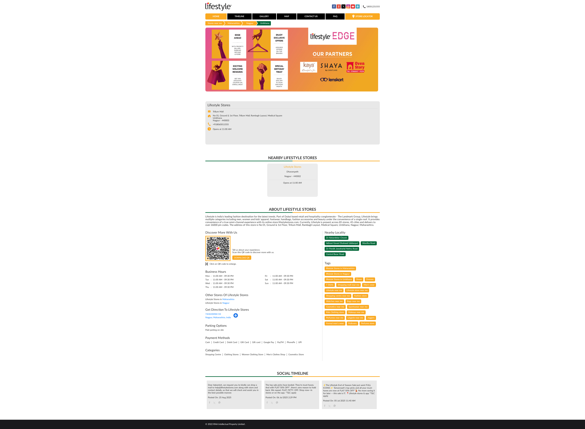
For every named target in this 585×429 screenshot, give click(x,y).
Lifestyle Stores (292, 167)
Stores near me (215, 23)
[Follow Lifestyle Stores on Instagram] (348, 6)
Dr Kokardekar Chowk (336, 238)
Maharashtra (233, 23)
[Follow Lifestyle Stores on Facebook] (334, 6)
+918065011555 (221, 124)
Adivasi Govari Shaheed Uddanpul (342, 243)
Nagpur (249, 23)
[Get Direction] (235, 317)
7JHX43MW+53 (213, 314)
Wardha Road (368, 243)
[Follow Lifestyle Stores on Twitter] (343, 6)
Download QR (241, 258)
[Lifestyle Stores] (218, 7)
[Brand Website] (358, 6)
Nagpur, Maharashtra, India (218, 317)
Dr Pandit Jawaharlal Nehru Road (342, 249)
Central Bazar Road (335, 254)
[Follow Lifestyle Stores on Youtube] (353, 6)
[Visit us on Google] (339, 6)
